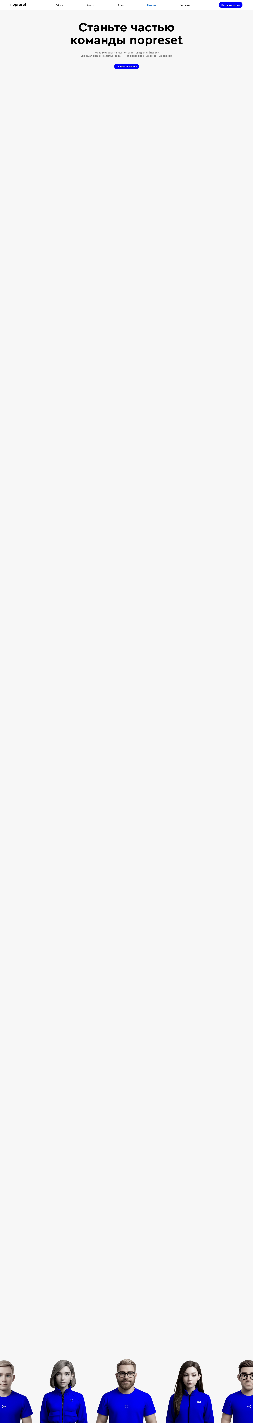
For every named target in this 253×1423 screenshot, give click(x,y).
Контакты (185, 5)
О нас (120, 5)
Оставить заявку (230, 4)
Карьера (151, 5)
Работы (59, 5)
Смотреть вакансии (126, 66)
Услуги (90, 5)
